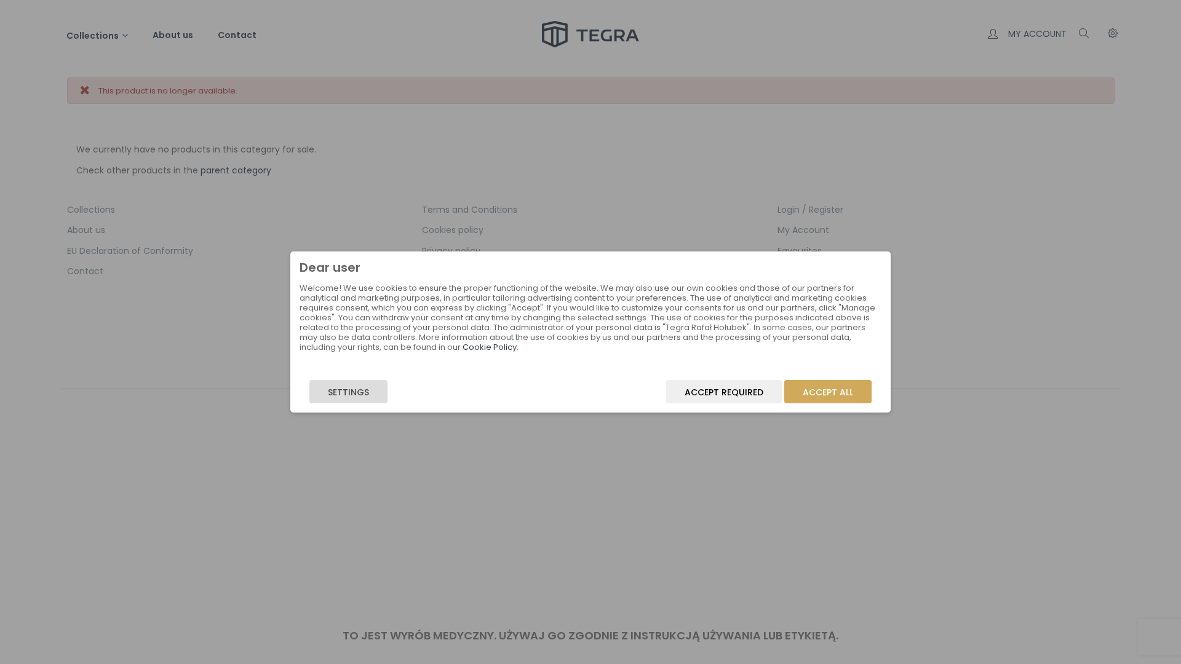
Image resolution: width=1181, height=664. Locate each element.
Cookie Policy (490, 347)
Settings (348, 392)
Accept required (724, 392)
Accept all (828, 392)
